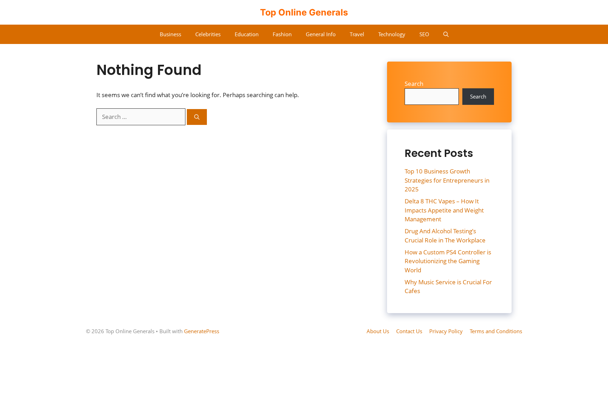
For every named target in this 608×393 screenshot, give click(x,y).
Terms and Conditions (496, 331)
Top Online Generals (304, 12)
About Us (378, 331)
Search (414, 84)
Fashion (282, 34)
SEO (424, 34)
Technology (391, 34)
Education (247, 34)
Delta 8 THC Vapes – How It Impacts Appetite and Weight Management (444, 210)
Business (170, 34)
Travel (357, 34)
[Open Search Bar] (446, 34)
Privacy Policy (446, 331)
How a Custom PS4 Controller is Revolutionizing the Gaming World (448, 261)
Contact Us (409, 331)
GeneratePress (201, 331)
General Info (321, 34)
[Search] (197, 117)
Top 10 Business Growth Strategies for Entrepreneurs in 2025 (447, 180)
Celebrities (208, 34)
